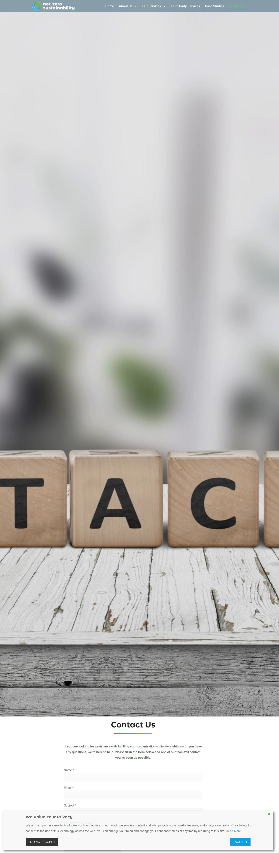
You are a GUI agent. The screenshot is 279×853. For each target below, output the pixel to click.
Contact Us (237, 6)
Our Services (151, 6)
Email (68, 787)
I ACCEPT (240, 842)
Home (109, 6)
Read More (233, 831)
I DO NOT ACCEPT (42, 842)
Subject (70, 805)
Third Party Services (185, 6)
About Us (125, 6)
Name (69, 770)
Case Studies (214, 6)
